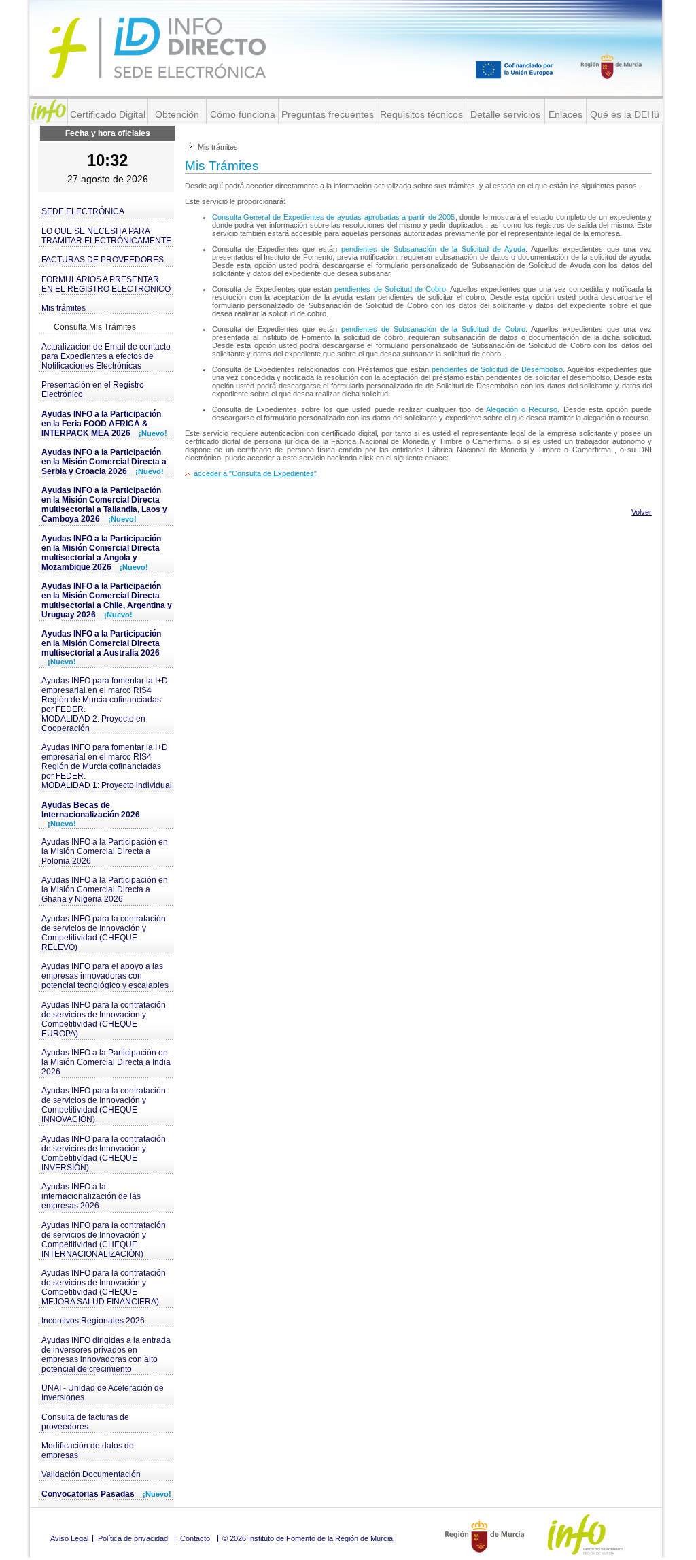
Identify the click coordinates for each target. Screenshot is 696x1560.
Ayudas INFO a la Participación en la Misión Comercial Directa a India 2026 (106, 1062)
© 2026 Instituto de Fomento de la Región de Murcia (307, 1538)
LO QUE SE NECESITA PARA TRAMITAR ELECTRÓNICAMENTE (106, 235)
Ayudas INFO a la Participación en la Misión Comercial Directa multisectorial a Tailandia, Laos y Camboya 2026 (104, 505)
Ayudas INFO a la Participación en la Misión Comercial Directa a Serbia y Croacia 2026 (104, 461)
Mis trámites (63, 308)
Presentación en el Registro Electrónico (92, 389)
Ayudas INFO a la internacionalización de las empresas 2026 (91, 1196)
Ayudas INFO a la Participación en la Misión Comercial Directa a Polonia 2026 (104, 851)
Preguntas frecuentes (327, 114)
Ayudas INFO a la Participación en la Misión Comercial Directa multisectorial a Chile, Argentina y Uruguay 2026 (106, 600)
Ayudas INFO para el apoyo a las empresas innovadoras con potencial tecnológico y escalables (105, 976)
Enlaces (565, 114)
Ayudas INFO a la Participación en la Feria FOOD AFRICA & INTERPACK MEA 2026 (104, 423)
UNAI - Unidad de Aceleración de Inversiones (102, 1392)
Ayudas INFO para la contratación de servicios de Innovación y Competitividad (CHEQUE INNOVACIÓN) (103, 1105)
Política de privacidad (133, 1538)
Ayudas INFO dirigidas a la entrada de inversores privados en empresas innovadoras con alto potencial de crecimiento (106, 1355)
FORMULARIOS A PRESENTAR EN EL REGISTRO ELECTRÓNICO (106, 284)
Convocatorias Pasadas (106, 1494)
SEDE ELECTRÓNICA (82, 211)
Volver (641, 512)
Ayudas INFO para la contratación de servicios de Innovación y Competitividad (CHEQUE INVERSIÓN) (103, 1153)
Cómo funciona (242, 114)
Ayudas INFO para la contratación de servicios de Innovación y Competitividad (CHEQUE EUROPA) (103, 1019)
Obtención (177, 114)
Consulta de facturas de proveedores (85, 1421)
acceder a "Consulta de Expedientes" (255, 473)
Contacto (195, 1538)
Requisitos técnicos (421, 114)
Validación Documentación (91, 1474)
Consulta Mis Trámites (95, 327)
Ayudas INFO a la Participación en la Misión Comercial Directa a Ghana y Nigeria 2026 (104, 889)
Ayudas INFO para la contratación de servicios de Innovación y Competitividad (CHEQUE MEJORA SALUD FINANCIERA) (103, 1287)
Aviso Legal (69, 1538)
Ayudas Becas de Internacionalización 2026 (90, 814)
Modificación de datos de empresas (87, 1450)
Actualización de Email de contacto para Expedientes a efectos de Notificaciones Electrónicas (106, 356)
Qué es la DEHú (624, 114)
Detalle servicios (505, 114)
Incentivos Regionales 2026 (93, 1320)
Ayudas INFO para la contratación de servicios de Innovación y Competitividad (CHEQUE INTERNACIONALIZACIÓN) (103, 1240)
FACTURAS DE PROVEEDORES (102, 260)
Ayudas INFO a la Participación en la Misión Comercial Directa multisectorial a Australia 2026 (101, 647)
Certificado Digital (107, 114)
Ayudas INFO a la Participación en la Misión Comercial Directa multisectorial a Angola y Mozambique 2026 (101, 553)
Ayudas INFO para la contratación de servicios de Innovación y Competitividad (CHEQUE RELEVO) (103, 933)
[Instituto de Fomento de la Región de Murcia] (48, 111)
